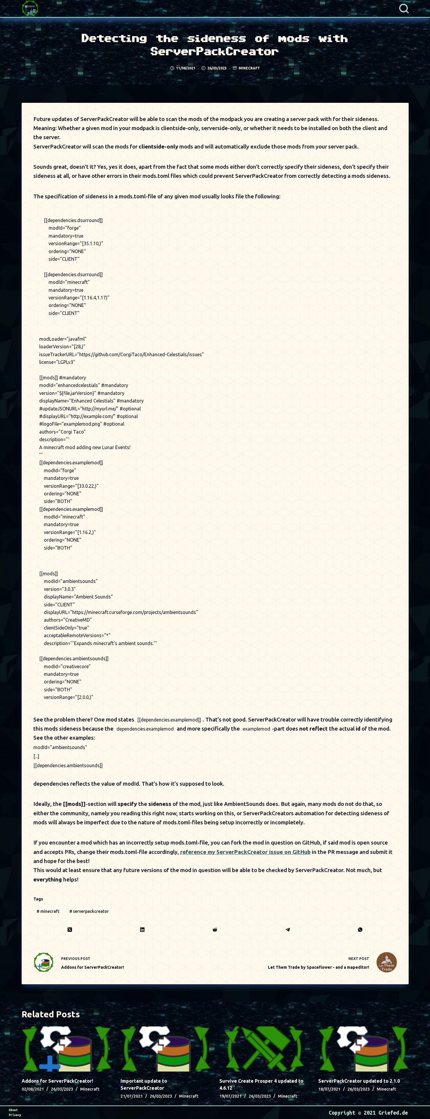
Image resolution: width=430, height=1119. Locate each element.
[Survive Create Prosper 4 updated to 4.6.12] (264, 1049)
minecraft (48, 911)
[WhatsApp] (360, 929)
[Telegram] (288, 929)
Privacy (15, 1115)
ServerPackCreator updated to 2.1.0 (359, 1081)
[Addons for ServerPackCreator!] (67, 1049)
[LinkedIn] (142, 929)
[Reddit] (215, 929)
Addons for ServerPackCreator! (57, 1081)
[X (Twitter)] (70, 929)
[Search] (404, 8)
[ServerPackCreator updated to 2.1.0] (363, 1049)
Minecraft (249, 68)
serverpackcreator (89, 911)
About (13, 1110)
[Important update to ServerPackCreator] (166, 1049)
